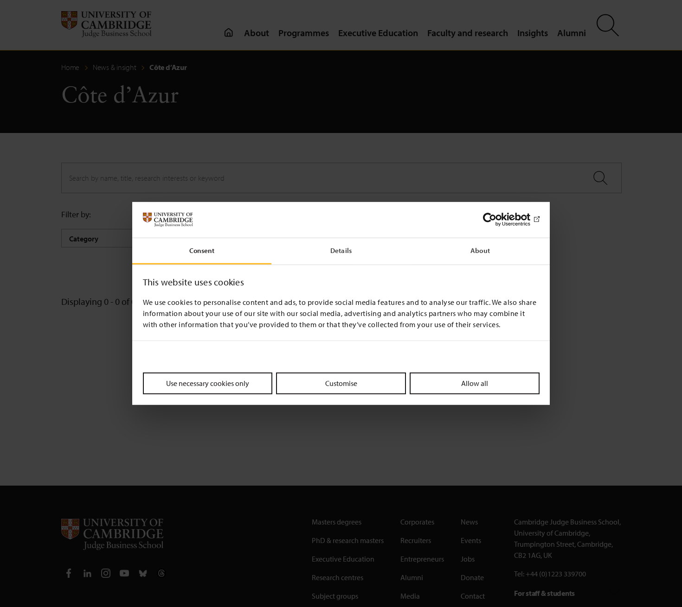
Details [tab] (341, 250)
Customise (341, 382)
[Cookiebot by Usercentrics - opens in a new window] (499, 220)
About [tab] (480, 250)
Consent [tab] (202, 250)
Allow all (474, 382)
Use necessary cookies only (207, 382)
